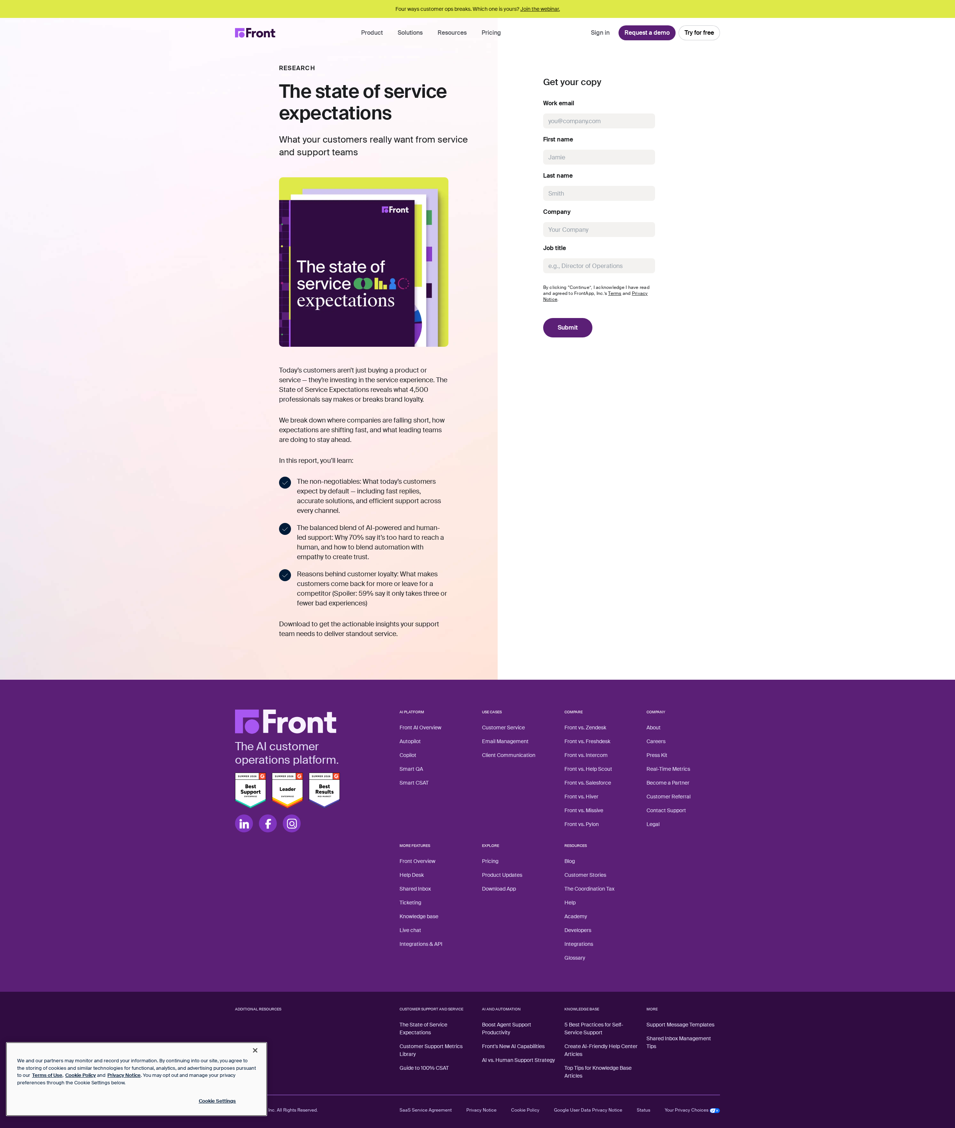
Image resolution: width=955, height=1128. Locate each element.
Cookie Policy (525, 1110)
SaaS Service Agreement (426, 1110)
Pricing (491, 33)
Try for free (699, 33)
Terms (614, 293)
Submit (568, 327)
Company (557, 212)
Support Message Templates (680, 1024)
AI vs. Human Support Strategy (518, 1060)
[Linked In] (244, 823)
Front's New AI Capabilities (513, 1046)
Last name (558, 176)
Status (643, 1110)
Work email (558, 103)
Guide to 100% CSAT (424, 1068)
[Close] (255, 1050)
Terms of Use (47, 1075)
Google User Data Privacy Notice (588, 1110)
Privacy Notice (481, 1110)
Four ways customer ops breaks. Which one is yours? (477, 9)
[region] (136, 1079)
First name (558, 139)
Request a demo (647, 33)
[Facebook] (268, 823)
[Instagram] (292, 823)
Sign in (600, 33)
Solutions (410, 33)
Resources (452, 33)
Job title (554, 248)
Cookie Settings (217, 1101)
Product (372, 33)
